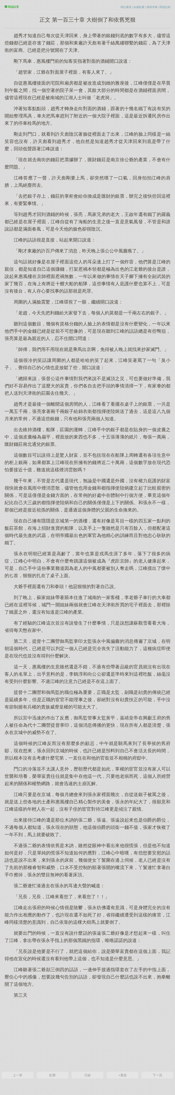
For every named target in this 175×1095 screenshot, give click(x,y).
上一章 (17, 1075)
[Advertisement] (87, 1034)
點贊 (52, 1075)
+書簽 (122, 1075)
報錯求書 (152, 7)
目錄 (87, 1075)
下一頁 (157, 1075)
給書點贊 (139, 7)
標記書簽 (126, 7)
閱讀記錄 (165, 7)
